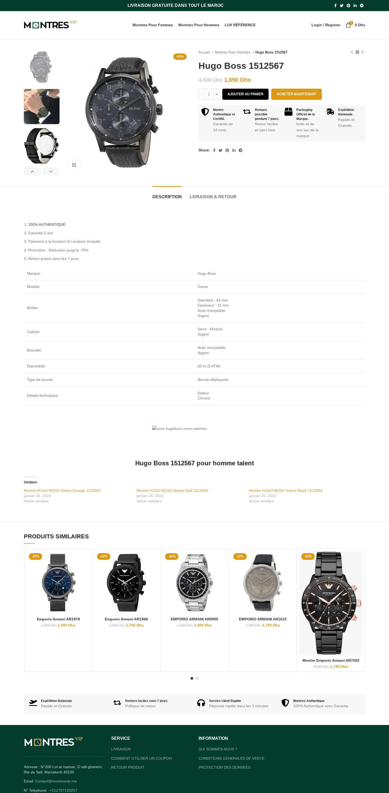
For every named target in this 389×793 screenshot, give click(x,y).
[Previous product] (352, 52)
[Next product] (362, 52)
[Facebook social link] (335, 5)
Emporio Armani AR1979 (58, 619)
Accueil (204, 52)
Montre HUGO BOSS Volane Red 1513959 (172, 490)
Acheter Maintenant (296, 94)
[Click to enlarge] (74, 165)
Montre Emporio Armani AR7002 (330, 660)
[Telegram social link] (361, 5)
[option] (42, 67)
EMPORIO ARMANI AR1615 (263, 619)
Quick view (85, 560)
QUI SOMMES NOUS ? (217, 749)
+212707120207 (63, 790)
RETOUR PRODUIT (127, 767)
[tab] (167, 194)
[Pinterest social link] (348, 5)
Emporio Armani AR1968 (126, 619)
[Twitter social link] (341, 5)
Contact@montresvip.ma (56, 781)
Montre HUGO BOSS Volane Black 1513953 (286, 490)
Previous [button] (32, 171)
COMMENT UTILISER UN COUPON (141, 758)
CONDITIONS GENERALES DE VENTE (231, 758)
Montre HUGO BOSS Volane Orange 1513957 (62, 490)
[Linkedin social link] (355, 5)
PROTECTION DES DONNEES (224, 767)
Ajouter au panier (245, 94)
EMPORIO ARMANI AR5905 (194, 619)
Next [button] (51, 171)
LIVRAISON (121, 749)
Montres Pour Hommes (233, 52)
